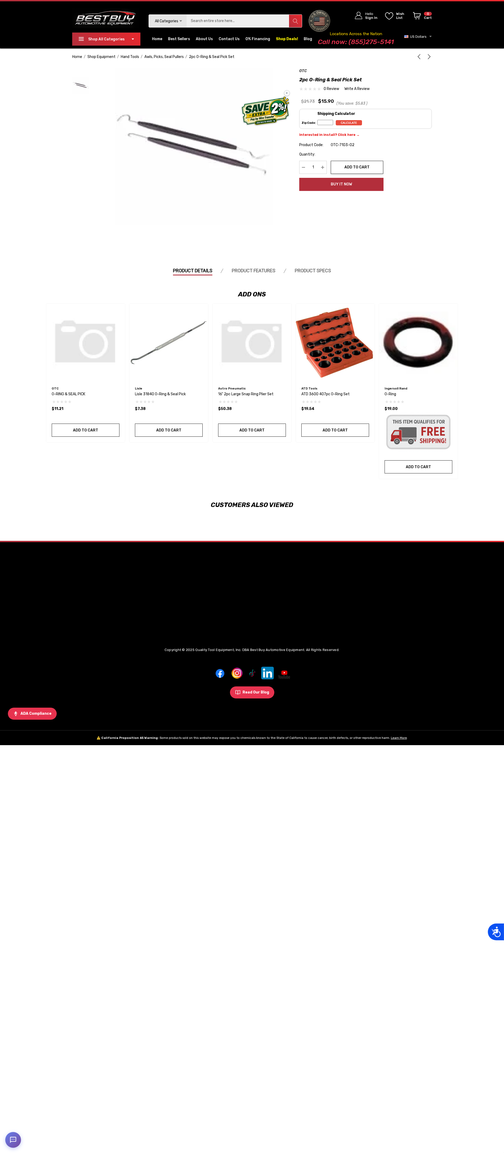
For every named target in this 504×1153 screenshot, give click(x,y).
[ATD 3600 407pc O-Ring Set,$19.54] (335, 342)
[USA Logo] (319, 21)
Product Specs (313, 270)
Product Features (253, 270)
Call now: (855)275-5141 (356, 42)
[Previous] (420, 56)
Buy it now (341, 184)
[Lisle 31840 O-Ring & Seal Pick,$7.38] (168, 342)
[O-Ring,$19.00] (418, 342)
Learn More (399, 738)
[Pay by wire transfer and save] (265, 111)
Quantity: (307, 154)
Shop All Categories (106, 39)
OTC (303, 71)
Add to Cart (357, 167)
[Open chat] (13, 1140)
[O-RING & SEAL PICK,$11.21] (85, 342)
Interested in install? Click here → (329, 135)
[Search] (295, 21)
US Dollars (417, 37)
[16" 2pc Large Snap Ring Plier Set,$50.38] (252, 342)
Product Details (192, 270)
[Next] (428, 56)
